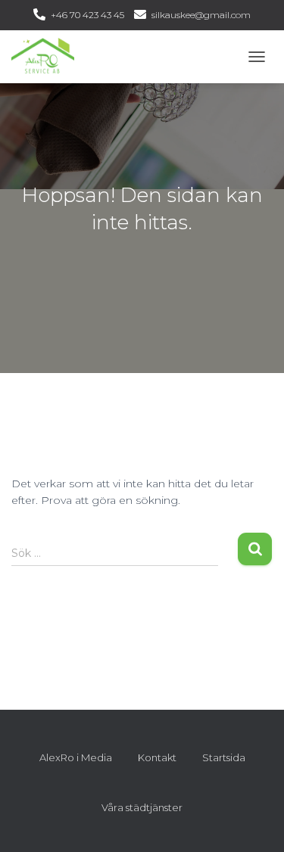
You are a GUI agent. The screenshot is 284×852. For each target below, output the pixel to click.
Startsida (223, 757)
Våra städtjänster (142, 807)
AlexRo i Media (75, 757)
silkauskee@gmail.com (201, 14)
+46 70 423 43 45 (87, 14)
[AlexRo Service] (48, 57)
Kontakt (157, 757)
